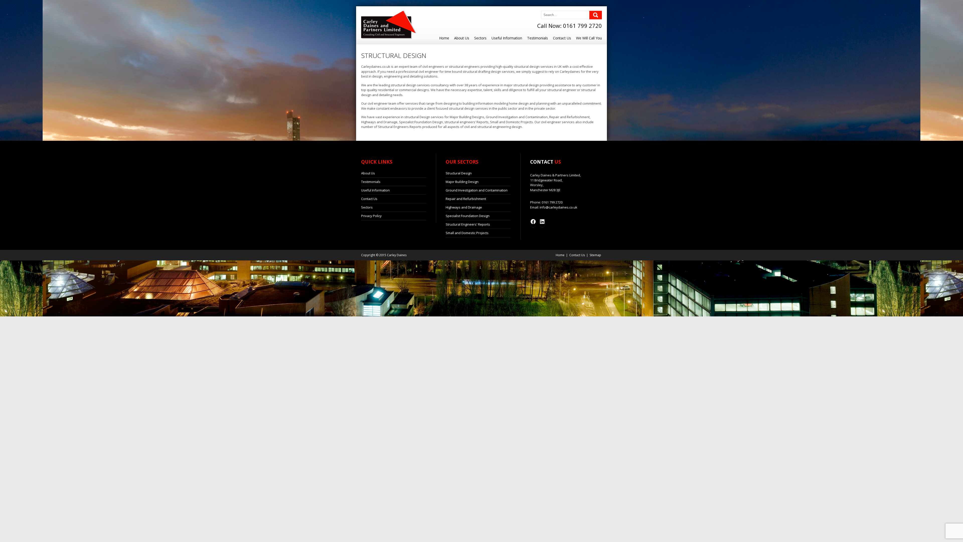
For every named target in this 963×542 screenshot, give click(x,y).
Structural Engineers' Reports (468, 224)
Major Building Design (462, 181)
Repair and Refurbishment (466, 198)
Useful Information (507, 38)
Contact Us (562, 38)
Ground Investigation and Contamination (477, 190)
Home (444, 38)
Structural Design (459, 173)
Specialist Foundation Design (468, 216)
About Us (461, 38)
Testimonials (537, 38)
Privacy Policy (371, 216)
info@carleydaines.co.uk (558, 207)
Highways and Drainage (464, 207)
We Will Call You (589, 38)
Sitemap (595, 255)
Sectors (480, 38)
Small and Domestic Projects (467, 233)
